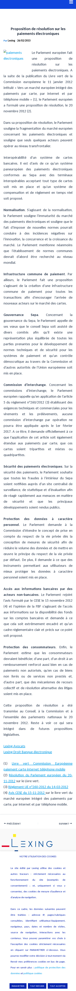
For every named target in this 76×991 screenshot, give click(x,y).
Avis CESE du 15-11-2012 (27, 792)
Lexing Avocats (14, 746)
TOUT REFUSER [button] (37, 986)
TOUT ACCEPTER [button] (57, 986)
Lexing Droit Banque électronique (28, 752)
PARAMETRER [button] (18, 986)
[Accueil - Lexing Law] (38, 844)
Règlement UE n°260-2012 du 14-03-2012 (38, 787)
